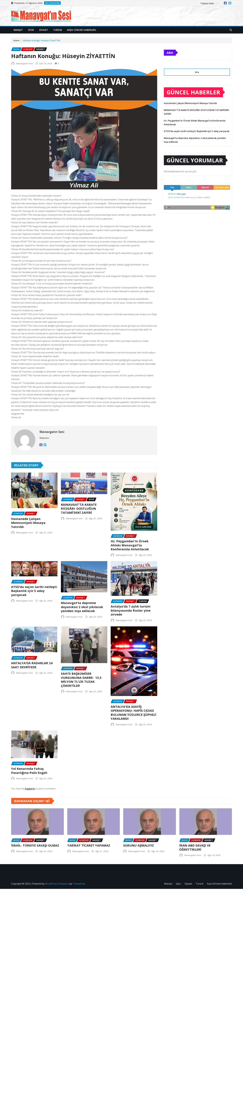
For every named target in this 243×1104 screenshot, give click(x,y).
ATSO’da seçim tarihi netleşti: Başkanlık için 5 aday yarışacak (34, 591)
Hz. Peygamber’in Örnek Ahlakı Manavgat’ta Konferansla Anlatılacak (130, 545)
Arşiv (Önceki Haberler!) (81, 29)
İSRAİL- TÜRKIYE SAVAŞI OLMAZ (35, 845)
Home (16, 40)
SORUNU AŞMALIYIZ (138, 845)
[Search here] (231, 29)
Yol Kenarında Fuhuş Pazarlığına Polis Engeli (29, 770)
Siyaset (43, 29)
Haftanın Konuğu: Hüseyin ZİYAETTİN (41, 40)
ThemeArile (79, 883)
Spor (31, 29)
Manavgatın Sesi (24, 63)
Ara (170, 52)
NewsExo (64, 883)
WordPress (51, 883)
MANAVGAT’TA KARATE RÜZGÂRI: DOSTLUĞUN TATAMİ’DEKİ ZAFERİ (79, 508)
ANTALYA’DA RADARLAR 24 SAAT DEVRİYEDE (32, 665)
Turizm (57, 29)
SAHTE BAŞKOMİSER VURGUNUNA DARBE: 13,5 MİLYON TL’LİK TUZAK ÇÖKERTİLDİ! (81, 679)
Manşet (18, 29)
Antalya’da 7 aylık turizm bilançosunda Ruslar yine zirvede (130, 610)
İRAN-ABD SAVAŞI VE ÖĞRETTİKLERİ (195, 847)
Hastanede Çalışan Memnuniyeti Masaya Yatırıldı (28, 523)
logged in (30, 788)
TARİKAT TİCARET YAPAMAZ (88, 845)
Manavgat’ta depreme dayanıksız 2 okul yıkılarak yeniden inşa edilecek (82, 607)
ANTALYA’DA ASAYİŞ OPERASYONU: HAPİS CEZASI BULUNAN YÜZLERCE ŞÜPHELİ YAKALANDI (133, 712)
